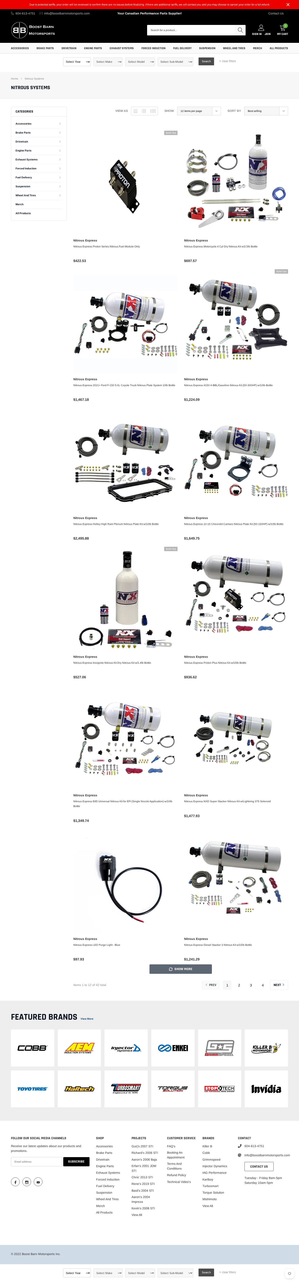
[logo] (33, 30)
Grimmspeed (211, 1159)
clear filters (227, 61)
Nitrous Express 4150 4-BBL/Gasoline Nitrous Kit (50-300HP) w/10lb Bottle (228, 385)
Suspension (207, 48)
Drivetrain (69, 48)
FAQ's (171, 1146)
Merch (257, 48)
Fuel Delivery (182, 48)
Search (206, 61)
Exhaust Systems (122, 48)
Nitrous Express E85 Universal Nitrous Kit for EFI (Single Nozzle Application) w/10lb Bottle (122, 804)
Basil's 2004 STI (143, 1190)
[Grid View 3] (144, 111)
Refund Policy (176, 1175)
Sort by (234, 111)
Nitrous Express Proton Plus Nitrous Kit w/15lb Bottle (215, 662)
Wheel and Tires (234, 48)
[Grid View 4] (153, 111)
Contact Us (276, 13)
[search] (240, 30)
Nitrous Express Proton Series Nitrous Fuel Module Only (106, 246)
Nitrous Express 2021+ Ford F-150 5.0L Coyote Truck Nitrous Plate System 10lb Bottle (124, 385)
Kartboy (207, 1179)
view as (121, 111)
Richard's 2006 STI (145, 1153)
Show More (183, 969)
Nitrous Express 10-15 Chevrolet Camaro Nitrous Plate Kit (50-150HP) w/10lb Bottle (233, 524)
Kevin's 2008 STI (143, 1208)
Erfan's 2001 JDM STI (144, 1168)
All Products (279, 48)
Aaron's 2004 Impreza (141, 1199)
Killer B (207, 1146)
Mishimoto (209, 1199)
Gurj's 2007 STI (142, 1146)
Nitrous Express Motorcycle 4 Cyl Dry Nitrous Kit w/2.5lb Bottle (221, 246)
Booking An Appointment (176, 1155)
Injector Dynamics (214, 1166)
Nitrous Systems (34, 78)
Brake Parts (45, 48)
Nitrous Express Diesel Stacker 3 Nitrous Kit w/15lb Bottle (218, 944)
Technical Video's (179, 1182)
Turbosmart (210, 1186)
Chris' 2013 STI (142, 1177)
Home (14, 78)
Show (169, 111)
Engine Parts (93, 48)
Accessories (20, 48)
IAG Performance (214, 1172)
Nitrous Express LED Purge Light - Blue (96, 944)
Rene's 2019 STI (143, 1184)
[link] (125, 183)
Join (268, 34)
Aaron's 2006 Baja (144, 1159)
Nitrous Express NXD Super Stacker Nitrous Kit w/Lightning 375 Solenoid (227, 801)
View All (137, 1215)
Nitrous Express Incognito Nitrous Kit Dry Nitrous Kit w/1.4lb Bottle (112, 662)
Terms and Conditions (174, 1166)
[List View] (135, 111)
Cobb (206, 1153)
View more (87, 1018)
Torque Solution (213, 1192)
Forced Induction (153, 48)
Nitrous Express (85, 240)
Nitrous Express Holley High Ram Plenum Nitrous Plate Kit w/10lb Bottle (116, 524)
